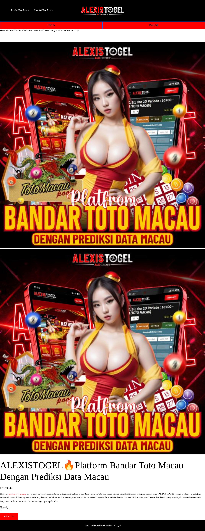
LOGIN (51, 25)
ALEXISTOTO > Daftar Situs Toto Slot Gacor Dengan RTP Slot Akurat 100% (42, 30)
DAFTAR (153, 25)
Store (2, 30)
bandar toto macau (17, 493)
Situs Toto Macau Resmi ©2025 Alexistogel (102, 525)
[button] (9, 516)
